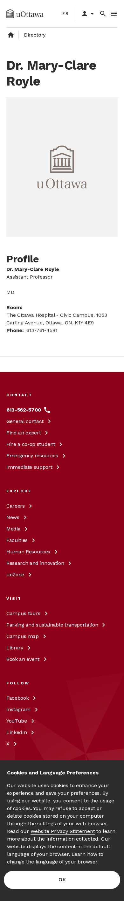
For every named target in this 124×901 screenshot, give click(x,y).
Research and (35, 563)
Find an (23, 433)
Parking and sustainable (52, 625)
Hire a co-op (30, 444)
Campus (23, 613)
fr (65, 13)
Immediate (29, 467)
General (25, 421)
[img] (25, 13)
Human (28, 552)
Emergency (32, 456)
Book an (22, 659)
